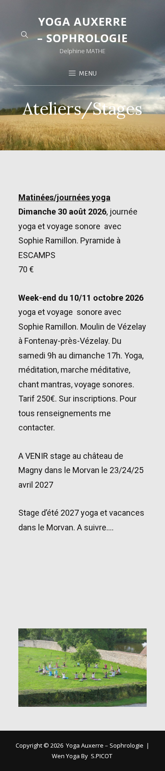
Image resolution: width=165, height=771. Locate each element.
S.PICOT (101, 756)
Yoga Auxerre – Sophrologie (104, 745)
